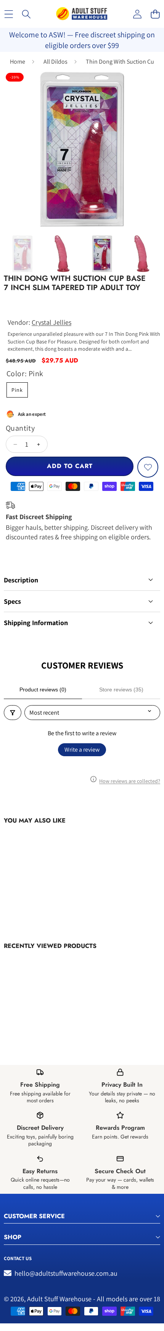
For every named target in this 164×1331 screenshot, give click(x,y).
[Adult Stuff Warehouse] (81, 14)
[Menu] (8, 13)
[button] (155, 13)
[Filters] (12, 712)
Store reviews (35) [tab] (121, 689)
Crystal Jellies (51, 322)
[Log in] (137, 13)
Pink (17, 389)
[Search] (26, 13)
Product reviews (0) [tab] (42, 689)
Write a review (82, 750)
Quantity (20, 428)
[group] (22, 253)
